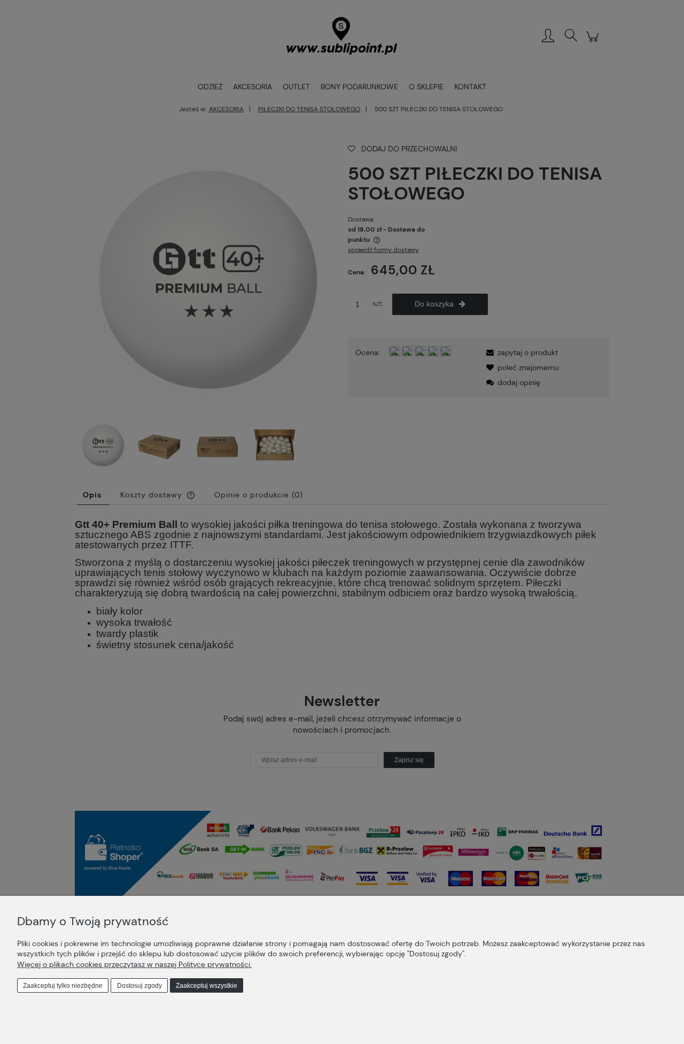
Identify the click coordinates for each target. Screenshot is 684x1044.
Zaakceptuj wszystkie (206, 985)
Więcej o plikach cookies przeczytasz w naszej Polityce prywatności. (134, 964)
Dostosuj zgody (139, 985)
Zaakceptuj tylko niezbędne (63, 985)
